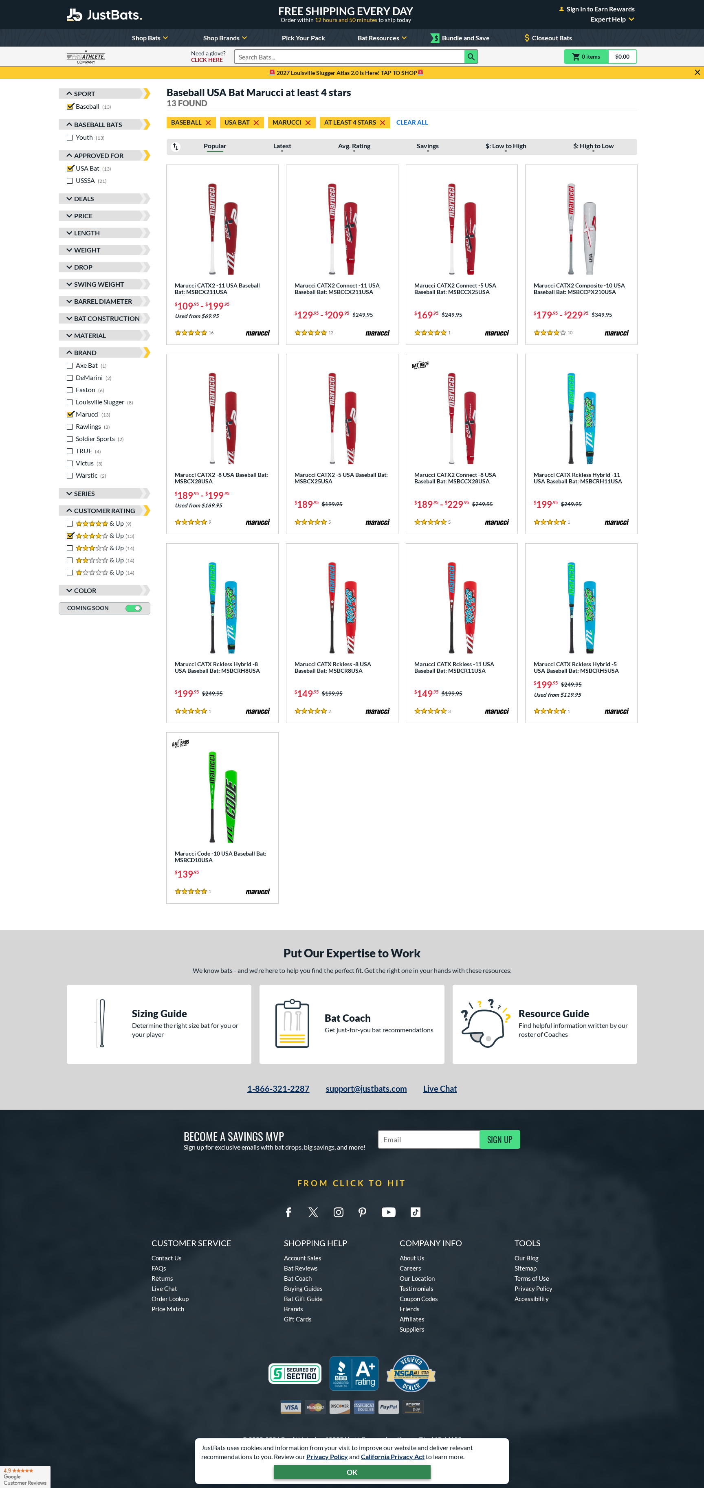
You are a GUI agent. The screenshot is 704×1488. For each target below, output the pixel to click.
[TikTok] (415, 1212)
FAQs (159, 1268)
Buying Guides (303, 1288)
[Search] (471, 56)
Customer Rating (104, 510)
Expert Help (608, 19)
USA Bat (237, 122)
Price (83, 215)
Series (84, 493)
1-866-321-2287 (278, 1088)
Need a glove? (208, 56)
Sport (84, 93)
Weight (87, 250)
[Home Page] (104, 14)
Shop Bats (146, 38)
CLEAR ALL (412, 122)
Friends (410, 1308)
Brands (293, 1308)
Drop (83, 267)
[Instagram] (338, 1212)
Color (85, 590)
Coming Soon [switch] (88, 607)
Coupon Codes (419, 1298)
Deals (84, 198)
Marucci (287, 122)
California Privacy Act (393, 1456)
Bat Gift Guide (303, 1298)
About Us (412, 1258)
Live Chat (440, 1088)
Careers (410, 1268)
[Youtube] (389, 1212)
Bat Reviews (301, 1268)
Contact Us (167, 1258)
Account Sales (302, 1258)
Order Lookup (170, 1298)
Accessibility (532, 1298)
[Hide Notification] (697, 72)
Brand (85, 352)
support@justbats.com (366, 1088)
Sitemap (526, 1268)
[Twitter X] (313, 1212)
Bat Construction (107, 318)
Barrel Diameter (103, 301)
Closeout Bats (552, 38)
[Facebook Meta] (288, 1212)
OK (352, 1472)
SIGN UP (500, 1139)
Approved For (98, 155)
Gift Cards (298, 1319)
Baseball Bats (98, 124)
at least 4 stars (350, 122)
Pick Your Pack (303, 38)
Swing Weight (99, 284)
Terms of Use (532, 1278)
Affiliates (412, 1319)
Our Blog (527, 1258)
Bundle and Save (462, 38)
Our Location (417, 1278)
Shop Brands (221, 38)
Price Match (168, 1308)
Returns (162, 1278)
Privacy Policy (327, 1456)
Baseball (186, 122)
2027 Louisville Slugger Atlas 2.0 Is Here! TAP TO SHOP (346, 72)
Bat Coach (298, 1278)
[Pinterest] (362, 1212)
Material (90, 335)
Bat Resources (378, 38)
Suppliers (412, 1329)
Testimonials (416, 1288)
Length (87, 233)
